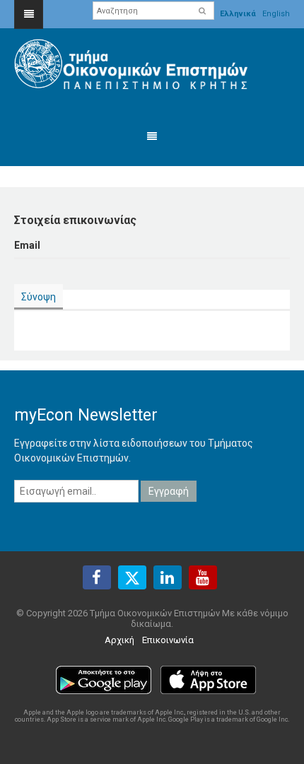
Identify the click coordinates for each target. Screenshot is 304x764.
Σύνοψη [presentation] (38, 296)
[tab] (38, 297)
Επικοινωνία (168, 640)
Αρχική (119, 640)
